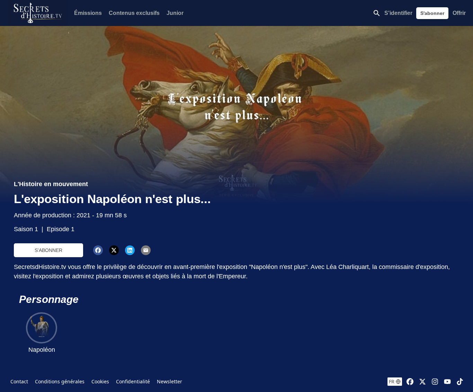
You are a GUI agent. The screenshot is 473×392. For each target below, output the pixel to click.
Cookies (100, 381)
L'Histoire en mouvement (51, 184)
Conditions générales (59, 381)
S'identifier (398, 13)
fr (391, 381)
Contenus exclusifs (134, 13)
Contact (19, 381)
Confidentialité (133, 381)
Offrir (459, 13)
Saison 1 (26, 229)
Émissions (88, 13)
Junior (175, 13)
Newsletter (169, 381)
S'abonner (432, 13)
